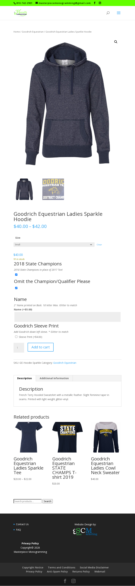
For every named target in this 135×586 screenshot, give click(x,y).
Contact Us (22, 524)
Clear (99, 244)
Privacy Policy (34, 571)
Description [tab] (24, 378)
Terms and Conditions (61, 567)
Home (17, 31)
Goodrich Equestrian (33, 31)
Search (47, 501)
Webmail (99, 571)
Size (17, 237)
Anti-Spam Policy (57, 571)
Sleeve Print (30, 337)
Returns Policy (81, 571)
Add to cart (40, 347)
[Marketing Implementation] (85, 536)
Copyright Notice (32, 567)
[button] (116, 42)
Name (23, 309)
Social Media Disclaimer (94, 567)
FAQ (18, 529)
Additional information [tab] (54, 378)
